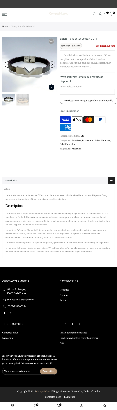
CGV (62, 343)
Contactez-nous (10, 332)
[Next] (52, 64)
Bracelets (76, 140)
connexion (65, 46)
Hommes (105, 140)
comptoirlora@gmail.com (20, 299)
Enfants (64, 300)
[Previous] (8, 64)
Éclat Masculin (67, 144)
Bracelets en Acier (91, 140)
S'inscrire (76, 46)
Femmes (64, 295)
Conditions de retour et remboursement (79, 338)
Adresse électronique (71, 86)
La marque (7, 338)
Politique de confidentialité (73, 332)
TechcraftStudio (91, 391)
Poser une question (69, 111)
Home (5, 26)
